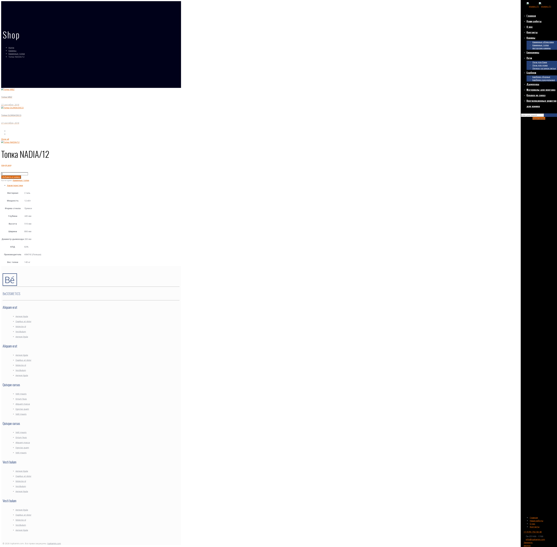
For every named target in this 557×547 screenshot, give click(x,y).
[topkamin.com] (539, 6)
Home (11, 47)
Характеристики (15, 185)
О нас (532, 523)
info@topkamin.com (535, 539)
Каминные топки (16, 53)
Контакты (534, 526)
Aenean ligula (22, 316)
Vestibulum (21, 331)
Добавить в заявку (11, 177)
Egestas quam (22, 409)
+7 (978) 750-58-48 (533, 531)
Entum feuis (21, 398)
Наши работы (536, 520)
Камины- (12, 50)
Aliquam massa (23, 404)
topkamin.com (54, 543)
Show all (5, 139)
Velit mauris (21, 393)
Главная (534, 517)
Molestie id (21, 326)
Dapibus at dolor (23, 321)
